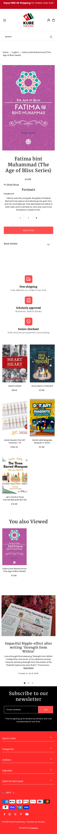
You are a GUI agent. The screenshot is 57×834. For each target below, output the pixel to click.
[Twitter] (15, 814)
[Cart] (53, 20)
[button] (28, 244)
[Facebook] (4, 814)
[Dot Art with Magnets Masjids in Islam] (42, 418)
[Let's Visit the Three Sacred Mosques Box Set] (14, 475)
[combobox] (28, 36)
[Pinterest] (21, 814)
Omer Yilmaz (13, 184)
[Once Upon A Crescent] (42, 363)
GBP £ (8, 792)
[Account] (48, 20)
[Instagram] (10, 814)
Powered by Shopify (36, 822)
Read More (29, 668)
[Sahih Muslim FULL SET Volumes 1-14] (14, 418)
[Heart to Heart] (14, 363)
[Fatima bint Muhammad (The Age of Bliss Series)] (14, 546)
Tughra (15, 52)
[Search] (51, 36)
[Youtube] (26, 814)
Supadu (34, 828)
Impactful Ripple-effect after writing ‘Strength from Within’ (28, 647)
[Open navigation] (11, 20)
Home (6, 52)
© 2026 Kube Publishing (13, 822)
